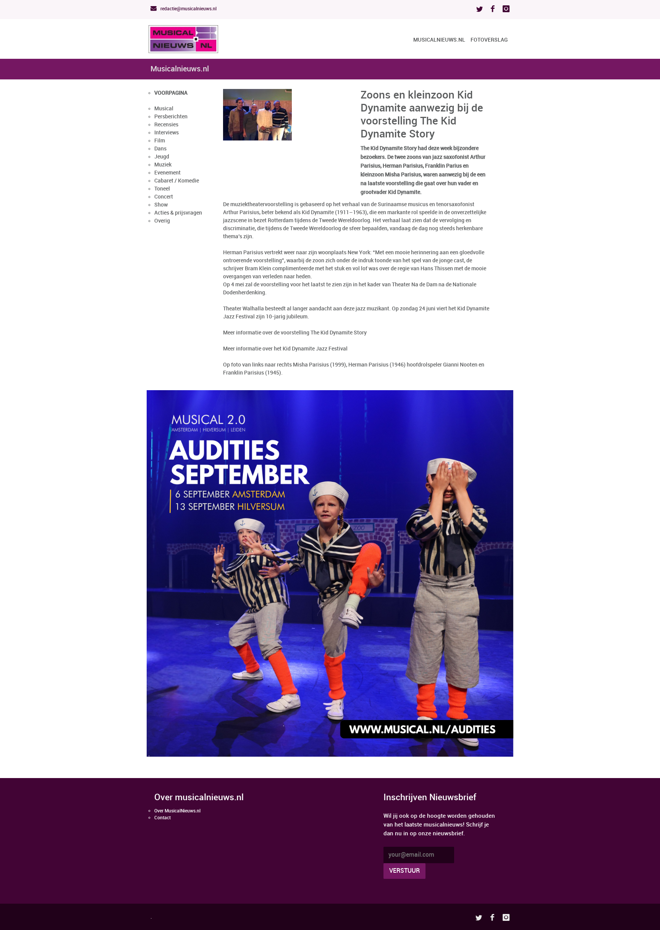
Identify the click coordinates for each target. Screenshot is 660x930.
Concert (163, 197)
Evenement (167, 173)
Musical (163, 108)
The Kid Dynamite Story (339, 333)
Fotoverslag (489, 40)
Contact (162, 817)
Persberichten (171, 116)
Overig (162, 221)
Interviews (166, 133)
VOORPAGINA (171, 93)
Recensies (166, 125)
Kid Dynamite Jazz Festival (315, 349)
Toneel (162, 189)
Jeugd (161, 157)
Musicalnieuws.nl (439, 40)
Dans (160, 149)
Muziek (162, 165)
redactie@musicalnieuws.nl (188, 8)
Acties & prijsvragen (178, 213)
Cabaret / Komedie (176, 181)
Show (161, 205)
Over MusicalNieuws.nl (177, 811)
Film (159, 141)
